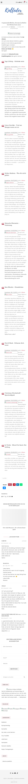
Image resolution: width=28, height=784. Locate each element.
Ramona (13, 27)
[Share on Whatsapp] (21, 484)
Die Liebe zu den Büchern (8, 732)
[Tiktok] (21, 2)
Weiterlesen (23, 697)
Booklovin (4, 722)
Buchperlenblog (6, 725)
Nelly (4, 586)
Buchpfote (4, 729)
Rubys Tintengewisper (7, 749)
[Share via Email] (4, 488)
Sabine (4, 541)
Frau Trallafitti (5, 735)
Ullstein (23, 66)
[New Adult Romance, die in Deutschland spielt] (14, 517)
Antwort (24, 563)
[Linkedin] (18, 2)
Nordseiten (4, 742)
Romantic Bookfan (6, 746)
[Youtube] (19, 2)
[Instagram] (16, 2)
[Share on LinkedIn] (17, 484)
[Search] (26, 2)
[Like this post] (10, 484)
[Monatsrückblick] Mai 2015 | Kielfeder (11, 615)
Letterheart (4, 739)
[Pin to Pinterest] (14, 484)
